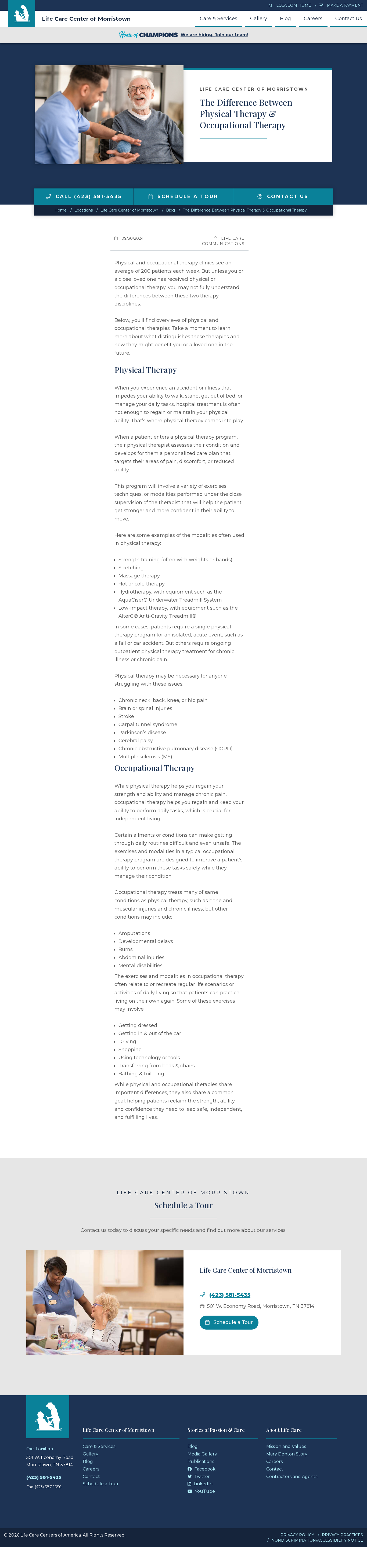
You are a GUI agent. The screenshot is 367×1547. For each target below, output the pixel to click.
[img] (48, 196)
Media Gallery (202, 1454)
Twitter (201, 1476)
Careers (313, 18)
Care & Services (218, 18)
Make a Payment (344, 5)
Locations (83, 210)
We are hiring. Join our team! (214, 34)
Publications (201, 1461)
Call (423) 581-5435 (87, 196)
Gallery (258, 18)
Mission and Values (286, 1446)
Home (61, 210)
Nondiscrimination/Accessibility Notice (317, 1540)
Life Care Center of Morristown (86, 19)
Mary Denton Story (286, 1454)
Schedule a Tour (186, 196)
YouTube (204, 1491)
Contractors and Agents (291, 1476)
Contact (91, 1476)
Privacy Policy (297, 1535)
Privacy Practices (342, 1535)
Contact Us (348, 18)
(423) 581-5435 (229, 1295)
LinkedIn (203, 1483)
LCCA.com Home (293, 5)
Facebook (204, 1469)
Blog (285, 18)
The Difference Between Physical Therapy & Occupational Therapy (245, 210)
